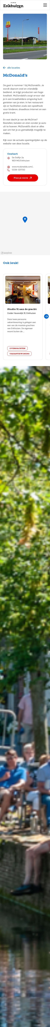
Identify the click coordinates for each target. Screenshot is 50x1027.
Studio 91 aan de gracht (22, 309)
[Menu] (45, 5)
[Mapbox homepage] (6, 252)
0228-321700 (18, 169)
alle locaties (13, 67)
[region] (25, 223)
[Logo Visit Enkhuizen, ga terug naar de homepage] (13, 5)
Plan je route (21, 178)
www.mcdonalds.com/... (22, 166)
